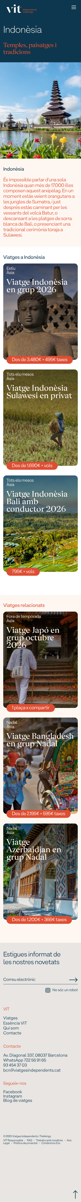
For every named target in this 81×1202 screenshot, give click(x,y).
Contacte (12, 1033)
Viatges (10, 1018)
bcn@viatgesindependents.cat (32, 1070)
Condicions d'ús (50, 1143)
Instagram (12, 1097)
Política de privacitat (26, 1143)
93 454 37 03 (15, 1065)
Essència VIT (15, 1023)
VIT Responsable (13, 1140)
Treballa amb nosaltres (49, 1140)
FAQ (29, 1140)
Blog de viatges (17, 1101)
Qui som (11, 1028)
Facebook (12, 1092)
